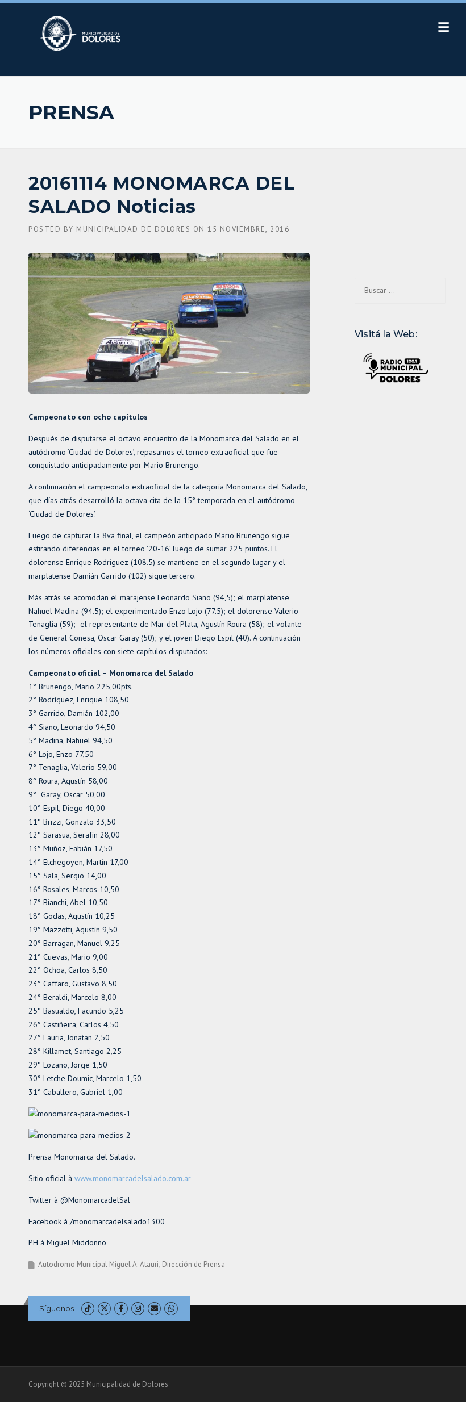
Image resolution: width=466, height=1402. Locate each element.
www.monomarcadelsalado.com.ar (132, 1178)
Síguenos (56, 1308)
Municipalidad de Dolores (133, 229)
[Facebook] (120, 1308)
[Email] (154, 1308)
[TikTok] (87, 1308)
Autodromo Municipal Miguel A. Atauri (98, 1264)
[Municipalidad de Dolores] (82, 33)
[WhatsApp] (170, 1308)
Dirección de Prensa (193, 1264)
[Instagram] (137, 1308)
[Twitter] (104, 1308)
